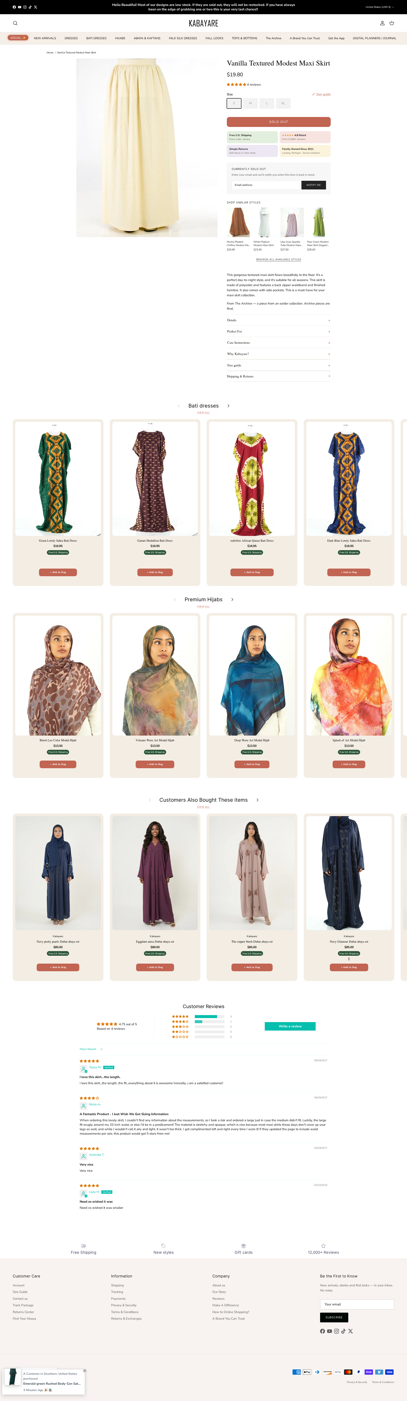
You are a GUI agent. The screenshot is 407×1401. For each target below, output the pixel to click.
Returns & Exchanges (126, 1318)
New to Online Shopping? (230, 1312)
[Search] (15, 23)
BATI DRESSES (96, 38)
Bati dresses (203, 406)
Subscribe (334, 1317)
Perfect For (234, 331)
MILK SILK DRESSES (183, 38)
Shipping (117, 1285)
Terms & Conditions (124, 1312)
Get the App (336, 38)
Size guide (234, 365)
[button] (237, 84)
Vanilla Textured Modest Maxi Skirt (76, 52)
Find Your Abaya (24, 1318)
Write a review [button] (290, 1026)
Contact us (20, 1299)
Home (50, 52)
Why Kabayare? (238, 353)
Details (231, 320)
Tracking (117, 1292)
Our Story (219, 1292)
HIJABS (120, 38)
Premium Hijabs (204, 599)
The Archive (273, 38)
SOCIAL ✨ (18, 38)
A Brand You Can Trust (305, 38)
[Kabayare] (203, 23)
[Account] (381, 23)
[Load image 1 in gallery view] (146, 147)
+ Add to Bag (58, 572)
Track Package (23, 1305)
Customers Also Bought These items (203, 800)
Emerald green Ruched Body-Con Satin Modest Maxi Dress (52, 1384)
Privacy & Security (124, 1305)
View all (203, 412)
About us (218, 1285)
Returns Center (23, 1312)
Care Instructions (238, 342)
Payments (118, 1299)
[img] (89, 1061)
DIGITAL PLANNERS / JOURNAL (374, 38)
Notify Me (314, 185)
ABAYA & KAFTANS (147, 38)
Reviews (218, 1299)
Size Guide (20, 1292)
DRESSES (71, 38)
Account (18, 1285)
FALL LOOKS (214, 38)
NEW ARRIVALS (45, 38)
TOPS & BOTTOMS (244, 38)
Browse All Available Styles (278, 259)
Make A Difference (225, 1305)
